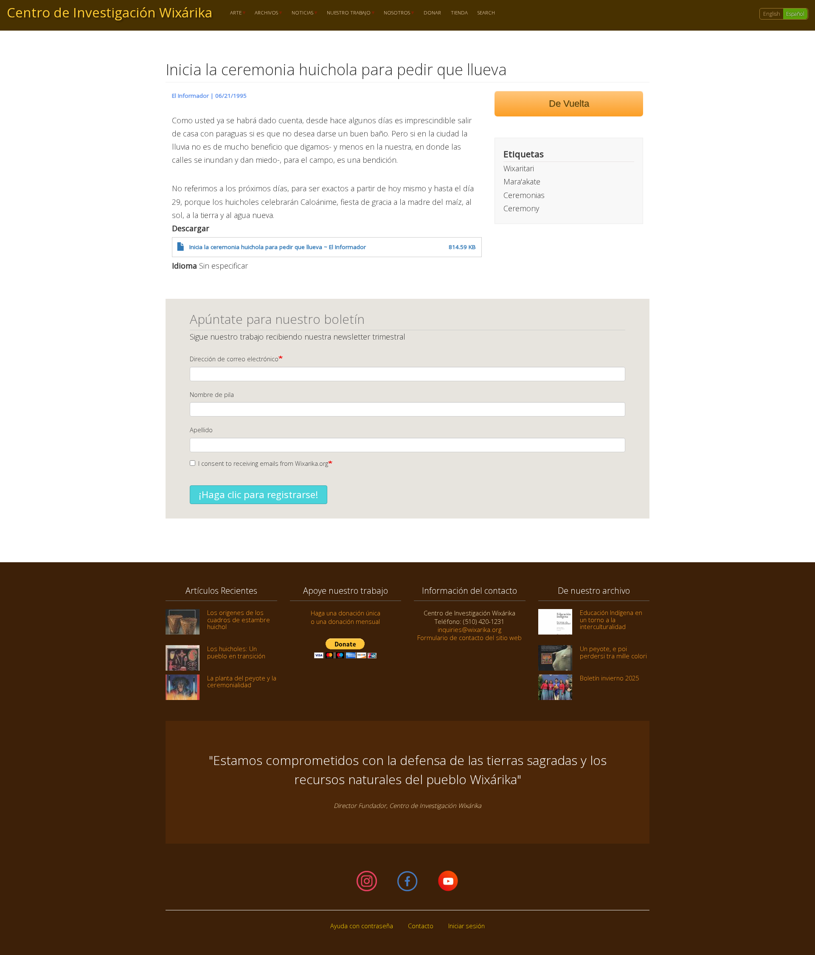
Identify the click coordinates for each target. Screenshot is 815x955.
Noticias (300, 13)
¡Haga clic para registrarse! (258, 494)
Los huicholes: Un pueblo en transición (236, 652)
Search (486, 13)
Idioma (184, 266)
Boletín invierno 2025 (609, 678)
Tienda (459, 13)
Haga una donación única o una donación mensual (345, 617)
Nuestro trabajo (346, 13)
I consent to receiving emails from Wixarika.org (263, 463)
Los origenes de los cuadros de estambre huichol (238, 619)
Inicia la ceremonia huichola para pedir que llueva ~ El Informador (277, 247)
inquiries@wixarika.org (469, 629)
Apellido (201, 430)
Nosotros (394, 13)
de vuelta (569, 103)
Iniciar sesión (466, 926)
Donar (432, 13)
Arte (233, 13)
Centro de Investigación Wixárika (109, 12)
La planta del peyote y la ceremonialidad (241, 681)
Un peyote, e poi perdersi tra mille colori (613, 652)
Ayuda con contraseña (361, 926)
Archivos (264, 13)
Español (795, 13)
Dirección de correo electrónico (234, 359)
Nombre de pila (212, 395)
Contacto (420, 926)
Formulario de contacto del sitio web (469, 637)
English (771, 13)
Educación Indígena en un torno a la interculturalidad (611, 619)
